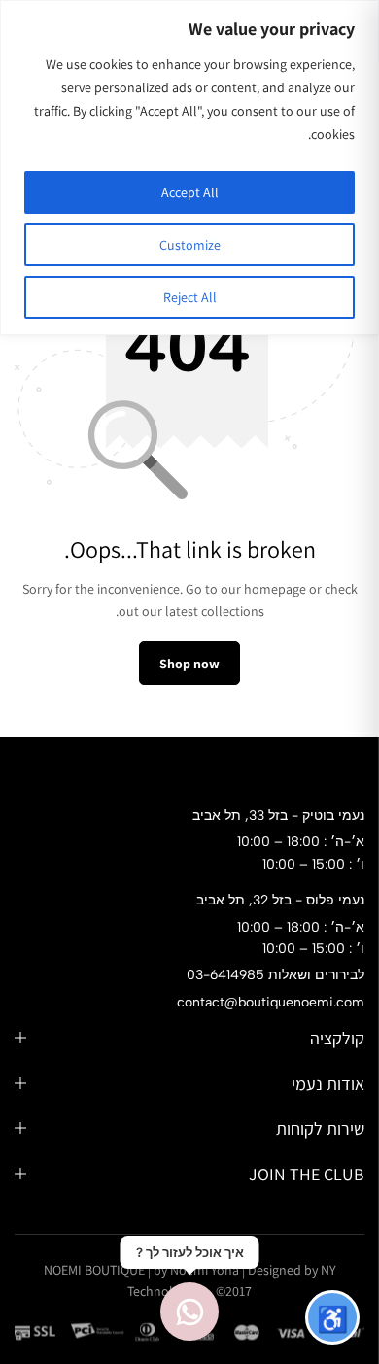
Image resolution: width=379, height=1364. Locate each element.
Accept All (190, 192)
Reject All (190, 297)
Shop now (189, 663)
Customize (190, 245)
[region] (189, 167)
